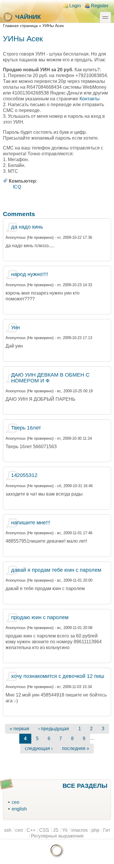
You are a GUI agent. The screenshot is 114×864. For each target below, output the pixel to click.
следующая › (39, 748)
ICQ (17, 186)
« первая (19, 728)
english (19, 808)
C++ (31, 830)
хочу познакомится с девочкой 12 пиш (57, 676)
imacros (79, 830)
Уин (15, 327)
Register (99, 5)
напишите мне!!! (30, 522)
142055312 (24, 475)
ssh (7, 830)
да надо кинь (27, 227)
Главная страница (20, 26)
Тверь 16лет (26, 428)
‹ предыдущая (53, 728)
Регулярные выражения (57, 835)
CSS (44, 830)
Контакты (90, 98)
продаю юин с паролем (39, 617)
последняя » (75, 748)
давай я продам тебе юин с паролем (56, 570)
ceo (15, 802)
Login (75, 5)
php (95, 830)
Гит (106, 830)
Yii (65, 830)
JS (55, 830)
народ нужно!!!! (29, 274)
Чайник (28, 16)
